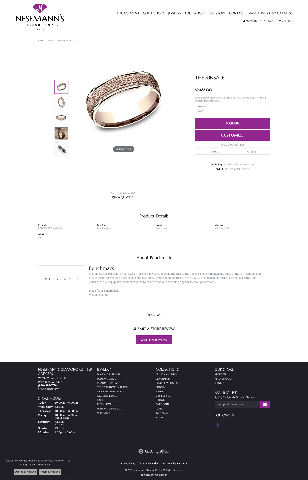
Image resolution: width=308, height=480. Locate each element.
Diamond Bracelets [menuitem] (109, 409)
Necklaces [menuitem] (103, 413)
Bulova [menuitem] (160, 387)
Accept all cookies (50, 471)
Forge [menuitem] (159, 392)
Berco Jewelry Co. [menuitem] (167, 383)
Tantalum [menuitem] (162, 413)
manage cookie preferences (34, 464)
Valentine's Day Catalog (271, 13)
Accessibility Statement (175, 464)
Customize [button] (232, 135)
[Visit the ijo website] (163, 451)
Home (40, 40)
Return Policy (224, 379)
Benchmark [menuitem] (163, 379)
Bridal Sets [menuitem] (104, 404)
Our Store (216, 13)
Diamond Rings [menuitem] (106, 379)
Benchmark (161, 228)
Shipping (213, 151)
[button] (252, 21)
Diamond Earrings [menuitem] (108, 374)
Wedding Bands (64, 40)
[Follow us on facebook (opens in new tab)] (217, 425)
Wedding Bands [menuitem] (107, 396)
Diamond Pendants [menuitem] (109, 383)
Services (220, 383)
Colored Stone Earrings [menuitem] (112, 387)
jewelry (50, 40)
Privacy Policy (128, 464)
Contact (237, 13)
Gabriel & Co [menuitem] (163, 396)
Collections (154, 13)
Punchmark (161, 475)
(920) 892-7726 (123, 197)
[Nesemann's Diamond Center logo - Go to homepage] (51, 17)
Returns (251, 151)
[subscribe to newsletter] (265, 404)
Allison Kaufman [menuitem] (166, 374)
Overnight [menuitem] (162, 404)
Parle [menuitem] (159, 409)
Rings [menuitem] (100, 400)
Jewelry (174, 13)
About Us (220, 374)
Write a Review (153, 340)
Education (194, 13)
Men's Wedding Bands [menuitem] (110, 392)
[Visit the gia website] (145, 451)
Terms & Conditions (149, 464)
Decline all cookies (25, 471)
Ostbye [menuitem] (160, 400)
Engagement (128, 13)
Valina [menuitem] (160, 417)
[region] (123, 117)
